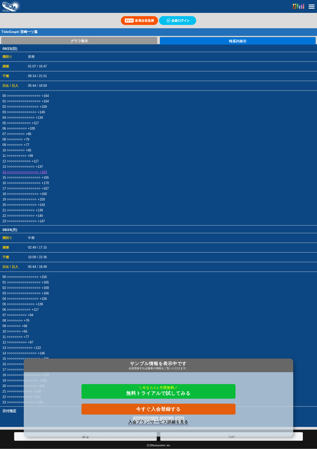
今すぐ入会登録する (158, 409)
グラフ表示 (79, 41)
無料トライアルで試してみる (158, 391)
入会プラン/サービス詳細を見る (158, 422)
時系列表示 (237, 41)
